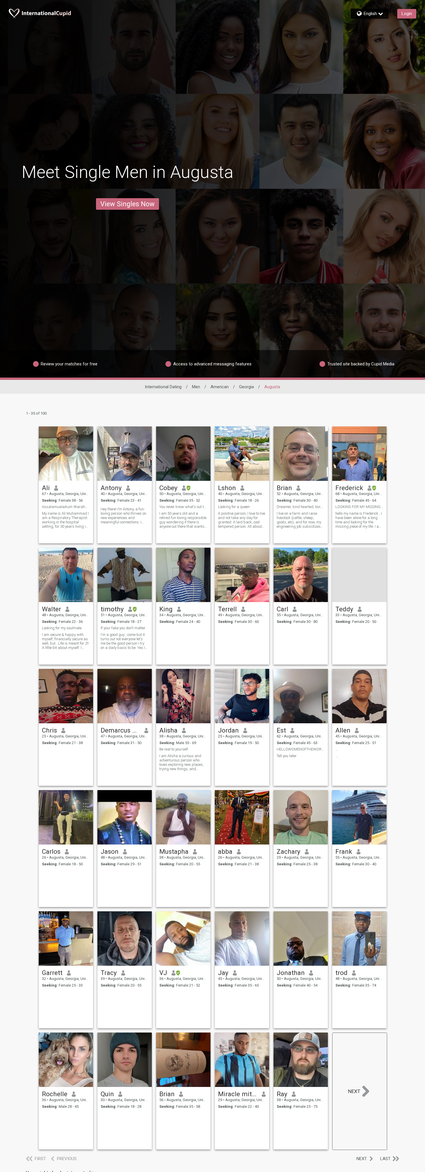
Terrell (227, 609)
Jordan (228, 730)
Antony (111, 488)
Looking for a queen (234, 507)
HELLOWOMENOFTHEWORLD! (301, 749)
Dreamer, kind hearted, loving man (301, 507)
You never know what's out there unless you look (183, 507)
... (336, 749)
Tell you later (287, 756)
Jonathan (291, 972)
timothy (112, 609)
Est (281, 730)
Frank (343, 851)
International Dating (163, 386)
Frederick (349, 488)
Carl (282, 609)
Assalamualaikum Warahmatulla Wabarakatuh (66, 507)
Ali (46, 488)
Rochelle (54, 1094)
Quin (107, 1094)
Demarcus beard (120, 730)
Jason (110, 851)
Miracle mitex (238, 1094)
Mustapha (174, 851)
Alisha (168, 730)
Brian (284, 488)
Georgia (246, 386)
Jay (223, 972)
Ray (282, 1094)
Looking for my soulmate (62, 628)
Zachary (288, 851)
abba (225, 851)
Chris (49, 730)
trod (341, 972)
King (166, 609)
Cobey (168, 488)
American (219, 386)
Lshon (227, 488)
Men (196, 386)
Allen (342, 730)
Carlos (51, 851)
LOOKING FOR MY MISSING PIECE (359, 507)
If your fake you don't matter (123, 628)
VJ (163, 972)
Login (407, 13)
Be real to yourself (173, 749)
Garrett (52, 972)
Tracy (109, 972)
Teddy (344, 609)
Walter (51, 609)
